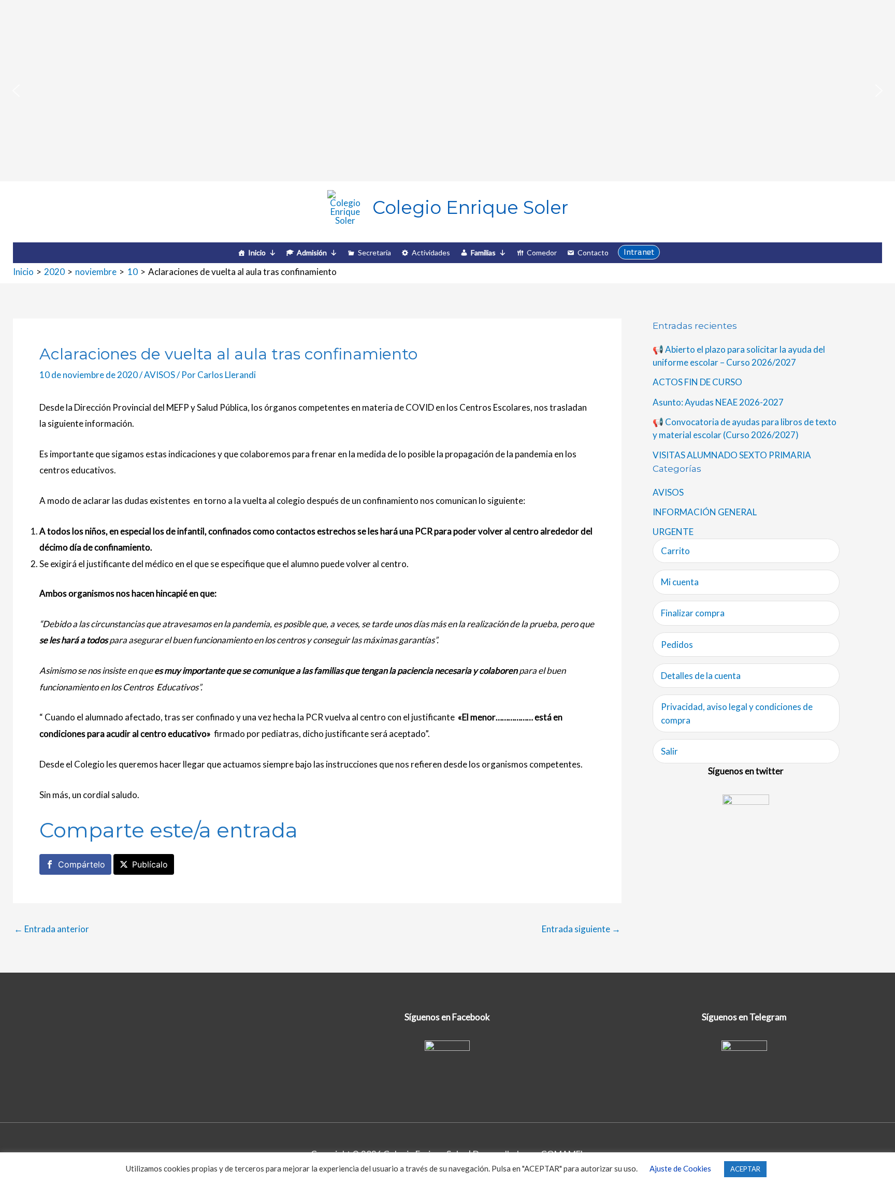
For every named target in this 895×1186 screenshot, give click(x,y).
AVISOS (159, 374)
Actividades (431, 252)
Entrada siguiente (581, 928)
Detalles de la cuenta (701, 675)
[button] (16, 90)
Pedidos (677, 644)
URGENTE (673, 531)
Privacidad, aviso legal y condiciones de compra (737, 713)
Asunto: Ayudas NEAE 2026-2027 (718, 402)
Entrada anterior (51, 928)
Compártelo (81, 864)
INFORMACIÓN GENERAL (705, 512)
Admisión (312, 252)
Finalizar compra (693, 613)
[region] (447, 90)
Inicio (257, 252)
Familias (483, 252)
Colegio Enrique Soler (470, 207)
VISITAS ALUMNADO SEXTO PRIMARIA (732, 455)
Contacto (593, 252)
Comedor (542, 252)
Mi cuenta (680, 581)
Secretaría (374, 252)
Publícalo (150, 864)
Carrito (675, 550)
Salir (669, 751)
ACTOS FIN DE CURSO (697, 382)
